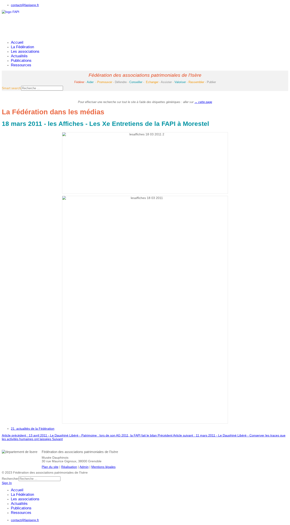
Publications (21, 60)
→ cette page (203, 102)
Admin (84, 467)
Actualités (19, 56)
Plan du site (50, 467)
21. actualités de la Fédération (32, 428)
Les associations (25, 51)
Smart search (11, 88)
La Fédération (22, 47)
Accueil (17, 42)
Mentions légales (103, 467)
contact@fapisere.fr (25, 5)
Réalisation (69, 467)
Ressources (21, 65)
